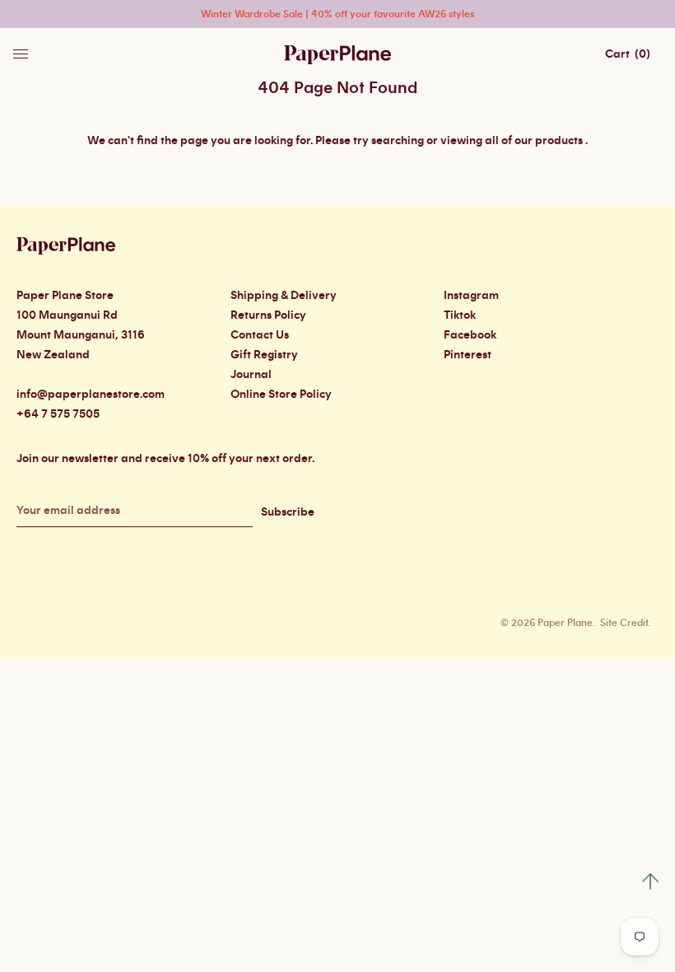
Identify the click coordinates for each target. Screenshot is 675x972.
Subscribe (287, 512)
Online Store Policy (281, 394)
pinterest (467, 355)
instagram (471, 295)
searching (397, 141)
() (627, 54)
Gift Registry (264, 355)
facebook (470, 335)
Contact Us (259, 335)
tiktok (460, 315)
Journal (251, 375)
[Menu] (22, 49)
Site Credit (624, 623)
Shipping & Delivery (283, 295)
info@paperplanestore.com (90, 394)
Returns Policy (268, 315)
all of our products (534, 141)
